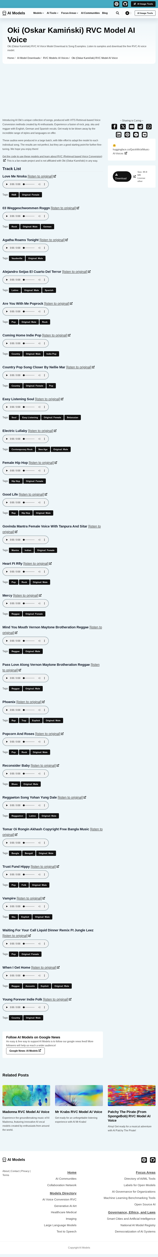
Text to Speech (67, 1231)
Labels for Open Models (140, 1185)
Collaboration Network (62, 1185)
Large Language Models (60, 1225)
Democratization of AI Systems (135, 1231)
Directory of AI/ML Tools (140, 1178)
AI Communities (90, 13)
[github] (125, 4)
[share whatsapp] (149, 126)
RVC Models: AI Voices (56, 58)
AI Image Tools (145, 4)
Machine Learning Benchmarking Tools (130, 1198)
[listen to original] (40, 176)
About (5, 1171)
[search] (119, 13)
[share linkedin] (118, 134)
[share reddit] (140, 126)
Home (11, 58)
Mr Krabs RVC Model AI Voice (78, 1112)
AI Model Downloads (29, 58)
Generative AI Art (65, 1206)
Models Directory (63, 1193)
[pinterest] (116, 4)
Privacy (25, 1171)
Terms (5, 1175)
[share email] (131, 126)
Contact (15, 1171)
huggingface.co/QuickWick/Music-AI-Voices (131, 149)
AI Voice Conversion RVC (59, 1199)
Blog (105, 13)
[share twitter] (123, 126)
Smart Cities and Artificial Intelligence (131, 1218)
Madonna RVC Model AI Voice (25, 1112)
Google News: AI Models (23, 1051)
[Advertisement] (79, 86)
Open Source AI (145, 1204)
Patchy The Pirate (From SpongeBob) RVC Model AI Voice (129, 1116)
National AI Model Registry (138, 1225)
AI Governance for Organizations (134, 1191)
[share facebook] (114, 126)
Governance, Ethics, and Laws (132, 1212)
